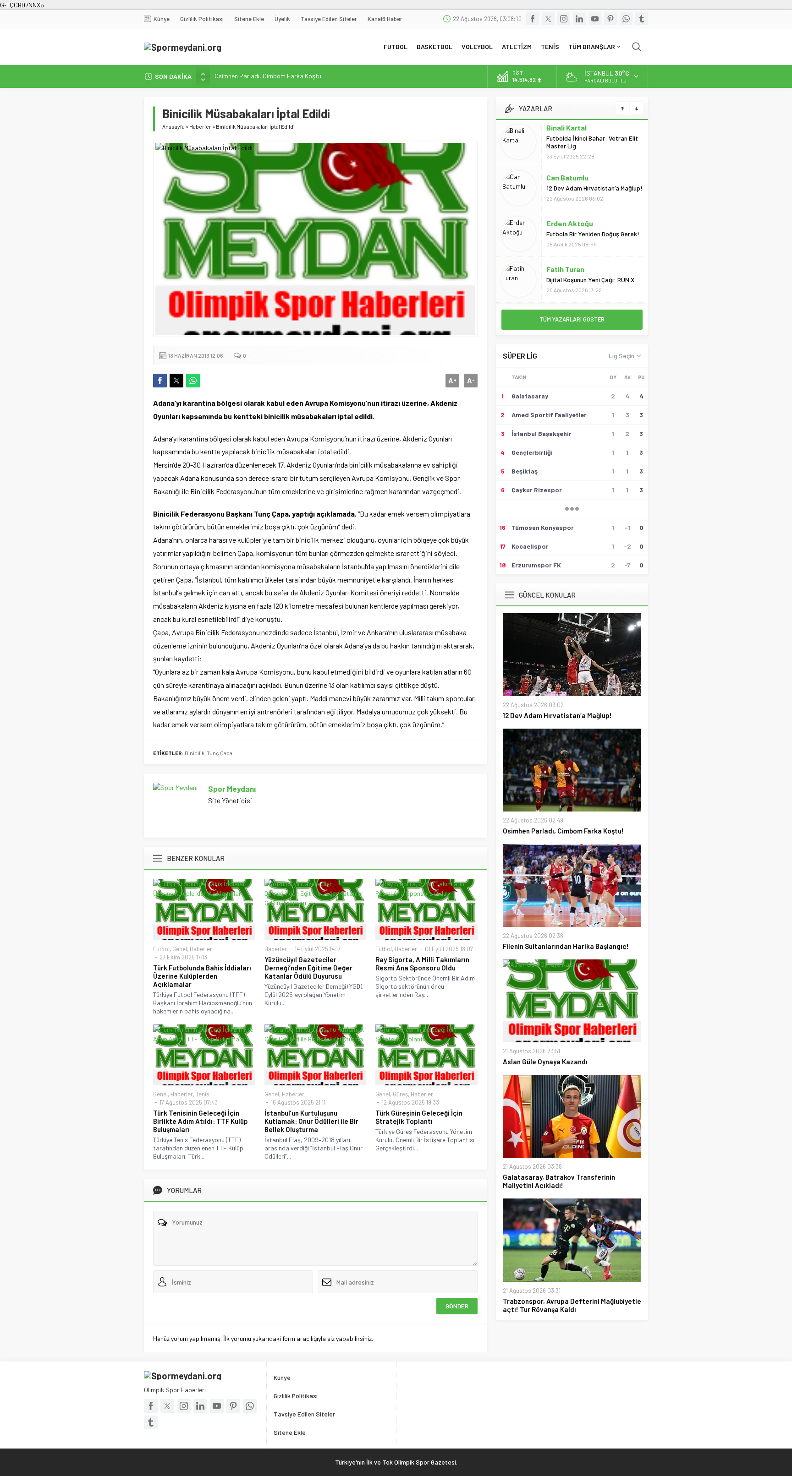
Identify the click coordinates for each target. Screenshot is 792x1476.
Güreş (400, 1094)
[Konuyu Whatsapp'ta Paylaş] (193, 380)
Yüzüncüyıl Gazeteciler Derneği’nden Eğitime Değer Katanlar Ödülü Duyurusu (308, 967)
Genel (179, 949)
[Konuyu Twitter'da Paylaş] (176, 380)
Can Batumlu (567, 132)
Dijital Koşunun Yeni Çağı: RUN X (591, 234)
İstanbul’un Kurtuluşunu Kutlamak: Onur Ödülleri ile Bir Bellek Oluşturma (311, 1121)
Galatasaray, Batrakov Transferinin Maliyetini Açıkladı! (559, 1181)
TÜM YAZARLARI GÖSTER (572, 319)
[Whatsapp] (626, 18)
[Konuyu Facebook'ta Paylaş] (160, 380)
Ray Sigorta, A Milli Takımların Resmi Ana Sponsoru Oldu (422, 963)
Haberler (200, 126)
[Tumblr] (641, 18)
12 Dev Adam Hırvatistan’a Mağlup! (594, 143)
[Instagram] (563, 18)
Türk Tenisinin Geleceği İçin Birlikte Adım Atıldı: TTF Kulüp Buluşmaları (200, 1121)
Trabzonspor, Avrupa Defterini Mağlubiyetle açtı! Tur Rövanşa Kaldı (572, 1305)
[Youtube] (594, 18)
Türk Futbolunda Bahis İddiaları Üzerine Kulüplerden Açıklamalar (202, 976)
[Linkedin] (579, 18)
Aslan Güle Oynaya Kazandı (545, 1061)
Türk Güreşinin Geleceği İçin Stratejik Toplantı (418, 1117)
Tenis (202, 1094)
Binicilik (194, 753)
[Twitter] (548, 18)
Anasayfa (173, 126)
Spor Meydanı (232, 788)
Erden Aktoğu (569, 178)
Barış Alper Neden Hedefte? (585, 280)
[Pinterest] (610, 18)
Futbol (161, 949)
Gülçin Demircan (573, 269)
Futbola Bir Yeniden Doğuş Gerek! (592, 188)
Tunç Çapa (219, 753)
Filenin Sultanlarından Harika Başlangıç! (269, 76)
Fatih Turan (565, 223)
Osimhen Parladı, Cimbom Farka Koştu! (563, 831)
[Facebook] (532, 18)
